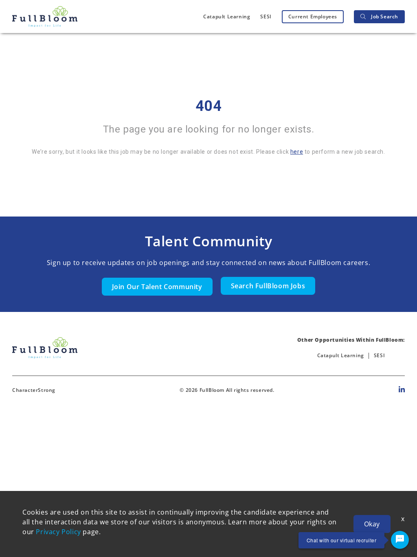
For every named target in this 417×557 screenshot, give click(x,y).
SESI (265, 16)
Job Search (384, 16)
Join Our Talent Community (157, 286)
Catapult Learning (226, 16)
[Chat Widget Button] (400, 540)
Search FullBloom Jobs (268, 285)
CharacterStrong (33, 390)
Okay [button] (372, 523)
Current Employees (312, 16)
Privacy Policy (58, 531)
